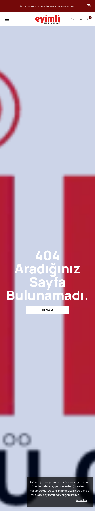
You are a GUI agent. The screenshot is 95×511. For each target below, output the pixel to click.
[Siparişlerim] (81, 19)
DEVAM (47, 310)
